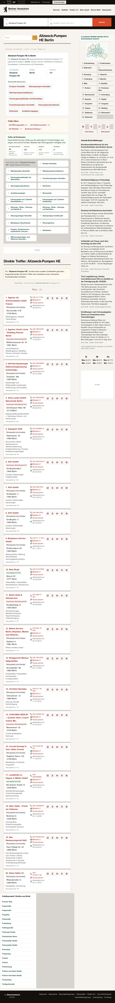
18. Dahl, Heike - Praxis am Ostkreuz (17, 808)
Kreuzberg (87, 74)
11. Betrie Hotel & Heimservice (14, 596)
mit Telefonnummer (40, 125)
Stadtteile (65, 10)
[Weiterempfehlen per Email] (62, 298)
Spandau (88, 99)
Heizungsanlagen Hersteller (21, 216)
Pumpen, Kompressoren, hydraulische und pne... (20, 230)
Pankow (87, 88)
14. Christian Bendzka (16, 688)
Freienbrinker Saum (9, 936)
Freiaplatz (6, 915)
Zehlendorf (88, 117)
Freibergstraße (7, 928)
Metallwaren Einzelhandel (20, 223)
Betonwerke (47, 193)
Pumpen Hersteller (17, 86)
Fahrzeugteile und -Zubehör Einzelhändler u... (21, 200)
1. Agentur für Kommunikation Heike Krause (16, 300)
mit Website (15, 129)
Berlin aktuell (84, 10)
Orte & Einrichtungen (104, 994)
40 (10, 149)
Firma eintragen (59, 2)
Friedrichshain (105, 63)
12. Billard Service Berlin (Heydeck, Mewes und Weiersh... (17, 631)
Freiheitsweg (7, 967)
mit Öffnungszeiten (18, 125)
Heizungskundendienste (48, 105)
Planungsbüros (48, 223)
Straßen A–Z (74, 10)
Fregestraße (6, 906)
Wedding (104, 108)
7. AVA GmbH (12, 487)
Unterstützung (98, 997)
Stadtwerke (47, 230)
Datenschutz (53, 994)
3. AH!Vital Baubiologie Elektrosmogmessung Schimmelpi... (17, 366)
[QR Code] (66, 298)
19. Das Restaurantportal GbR (16, 839)
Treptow (87, 108)
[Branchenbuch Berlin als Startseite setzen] (107, 126)
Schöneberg (105, 95)
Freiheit (5, 958)
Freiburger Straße (8, 932)
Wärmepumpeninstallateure (21, 92)
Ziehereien (13, 111)
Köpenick (103, 74)
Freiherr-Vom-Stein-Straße (12, 975)
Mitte (85, 83)
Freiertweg (6, 949)
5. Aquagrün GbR (14, 428)
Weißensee (88, 112)
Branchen (56, 10)
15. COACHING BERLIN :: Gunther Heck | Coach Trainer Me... (17, 717)
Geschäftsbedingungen (83, 997)
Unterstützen (89, 132)
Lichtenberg (88, 79)
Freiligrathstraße (8, 984)
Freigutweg (6, 954)
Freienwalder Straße (9, 941)
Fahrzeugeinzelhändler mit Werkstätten (25, 98)
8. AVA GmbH (12, 512)
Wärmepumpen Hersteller (40, 86)
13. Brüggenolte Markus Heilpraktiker (17, 659)
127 (25, 149)
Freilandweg (6, 980)
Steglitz (104, 99)
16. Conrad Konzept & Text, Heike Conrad (16, 748)
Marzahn (103, 79)
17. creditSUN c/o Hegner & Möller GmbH (17, 776)
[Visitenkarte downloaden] (57, 298)
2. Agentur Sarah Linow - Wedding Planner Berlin (17, 332)
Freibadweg (6, 923)
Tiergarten (104, 103)
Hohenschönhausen (105, 70)
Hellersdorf (88, 68)
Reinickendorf (90, 95)
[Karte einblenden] (48, 298)
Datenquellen (106, 10)
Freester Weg (7, 902)
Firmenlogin (46, 2)
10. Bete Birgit (12, 569)
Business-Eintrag (33, 129)
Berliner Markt (96, 10)
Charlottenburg (89, 63)
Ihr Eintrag (107, 997)
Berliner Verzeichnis (14, 49)
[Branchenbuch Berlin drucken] (83, 126)
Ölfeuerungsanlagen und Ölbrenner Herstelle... (20, 238)
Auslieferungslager (30, 111)
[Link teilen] (91, 126)
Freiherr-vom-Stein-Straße (12, 971)
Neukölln (104, 83)
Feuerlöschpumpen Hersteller (22, 105)
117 (40, 149)
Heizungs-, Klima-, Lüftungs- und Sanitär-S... (22, 208)
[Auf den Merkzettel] (52, 298)
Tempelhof (88, 103)
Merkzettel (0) (35, 2)
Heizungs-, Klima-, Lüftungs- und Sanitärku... (54, 208)
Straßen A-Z (91, 994)
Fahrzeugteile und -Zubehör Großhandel (53, 200)
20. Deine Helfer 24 (15, 873)
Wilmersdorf (105, 112)
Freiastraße (6, 919)
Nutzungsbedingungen (67, 994)
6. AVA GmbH (12, 461)
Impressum (43, 994)
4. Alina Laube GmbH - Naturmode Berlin (16, 399)
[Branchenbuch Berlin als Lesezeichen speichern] (99, 126)
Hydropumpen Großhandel (53, 216)
